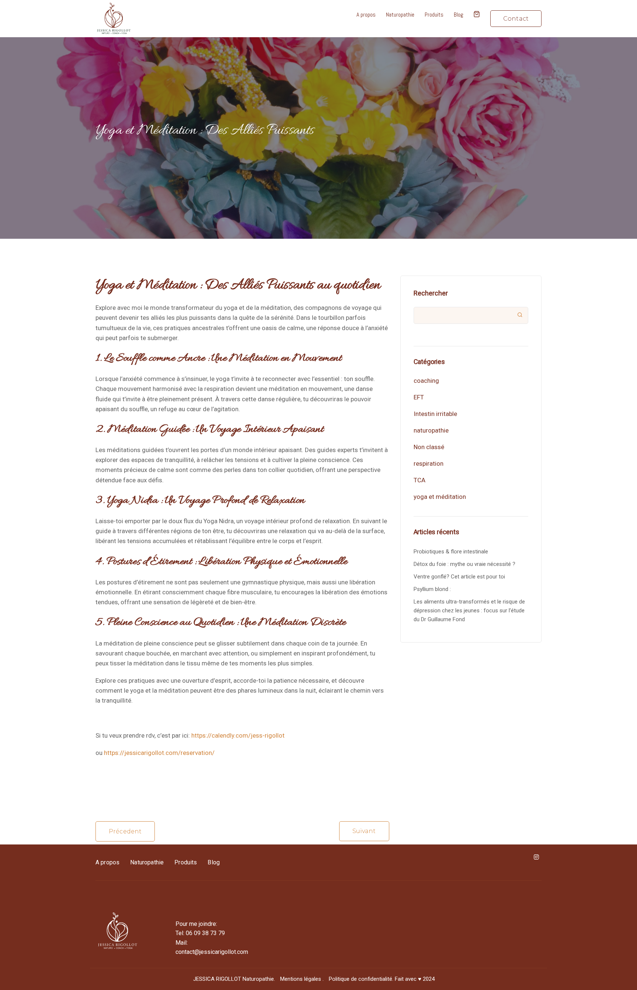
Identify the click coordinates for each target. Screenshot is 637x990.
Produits (434, 14)
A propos (366, 14)
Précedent (125, 831)
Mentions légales (300, 979)
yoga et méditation (440, 496)
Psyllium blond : (432, 589)
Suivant (364, 831)
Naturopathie (400, 14)
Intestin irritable (435, 413)
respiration (428, 463)
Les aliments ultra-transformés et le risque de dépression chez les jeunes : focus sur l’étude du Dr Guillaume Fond (469, 610)
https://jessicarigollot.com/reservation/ (159, 752)
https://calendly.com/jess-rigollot (238, 735)
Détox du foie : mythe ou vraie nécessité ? (464, 564)
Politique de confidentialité (360, 979)
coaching (426, 380)
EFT (419, 397)
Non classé (429, 447)
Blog (458, 14)
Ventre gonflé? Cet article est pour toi (459, 576)
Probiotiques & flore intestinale (451, 551)
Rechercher (431, 293)
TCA (419, 480)
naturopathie (431, 430)
